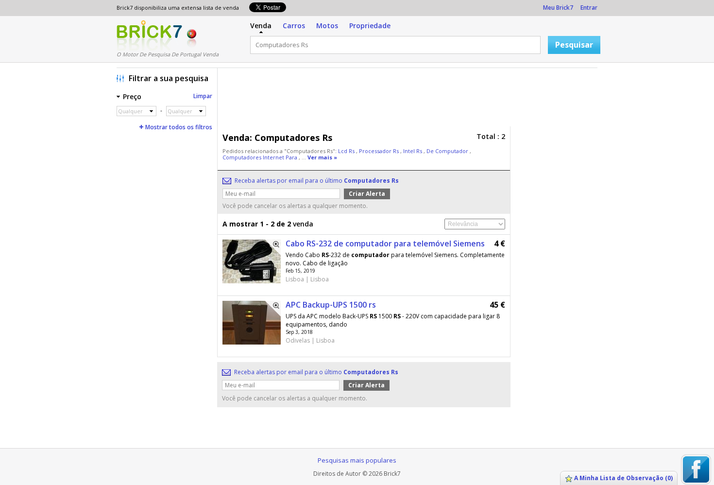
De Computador (448, 151)
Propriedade (370, 25)
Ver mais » (322, 157)
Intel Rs (413, 151)
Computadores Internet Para (260, 157)
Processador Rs (379, 151)
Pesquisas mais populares (357, 460)
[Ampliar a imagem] (273, 247)
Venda (261, 25)
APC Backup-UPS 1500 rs (331, 304)
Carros (294, 25)
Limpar (202, 96)
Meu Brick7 (558, 7)
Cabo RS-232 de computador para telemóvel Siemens (385, 243)
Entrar (588, 7)
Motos (327, 25)
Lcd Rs (347, 151)
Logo (149, 35)
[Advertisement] (409, 99)
